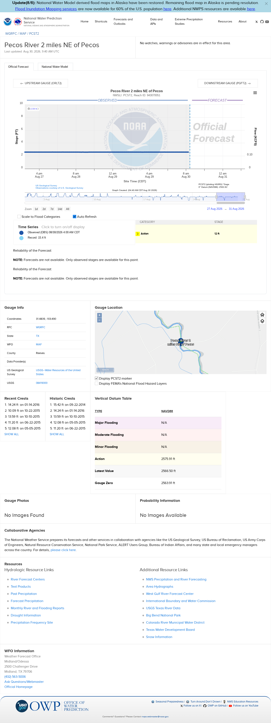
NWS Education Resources (242, 701)
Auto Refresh (86, 217)
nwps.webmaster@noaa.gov (155, 716)
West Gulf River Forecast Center (170, 594)
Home (84, 21)
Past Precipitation (24, 594)
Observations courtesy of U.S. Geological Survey (59, 188)
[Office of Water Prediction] (59, 706)
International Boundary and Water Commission (181, 601)
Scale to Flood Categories (40, 217)
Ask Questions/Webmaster (24, 682)
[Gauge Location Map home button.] (262, 314)
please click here (63, 550)
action (100, 459)
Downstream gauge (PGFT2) (225, 83)
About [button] (242, 21)
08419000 (41, 383)
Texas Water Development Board (170, 630)
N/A (164, 423)
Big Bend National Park (163, 615)
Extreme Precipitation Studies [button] (189, 22)
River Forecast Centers (28, 580)
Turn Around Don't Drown (205, 701)
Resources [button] (225, 21)
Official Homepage (18, 687)
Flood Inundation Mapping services (46, 9)
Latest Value (104, 471)
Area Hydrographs (159, 587)
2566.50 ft (168, 471)
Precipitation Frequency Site (32, 623)
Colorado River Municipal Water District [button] (175, 623)
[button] (266, 3)
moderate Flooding (109, 435)
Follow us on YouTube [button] (245, 705)
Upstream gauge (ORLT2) (42, 83)
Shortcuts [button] (101, 21)
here (167, 9)
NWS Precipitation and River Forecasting (176, 580)
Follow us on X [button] (192, 705)
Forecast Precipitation (27, 601)
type (98, 411)
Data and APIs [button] (156, 22)
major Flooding (106, 423)
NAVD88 (167, 411)
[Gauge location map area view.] (262, 321)
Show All (11, 434)
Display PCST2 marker (115, 379)
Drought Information (26, 615)
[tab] (19, 67)
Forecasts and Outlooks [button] (123, 22)
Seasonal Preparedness (169, 701)
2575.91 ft (168, 459)
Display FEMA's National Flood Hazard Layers (132, 384)
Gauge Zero (104, 483)
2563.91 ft (168, 483)
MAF (23, 34)
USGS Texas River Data (163, 608)
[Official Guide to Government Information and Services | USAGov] (21, 706)
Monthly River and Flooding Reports (37, 608)
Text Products (21, 587)
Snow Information (159, 637)
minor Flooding (106, 447)
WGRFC (11, 34)
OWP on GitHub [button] (216, 705)
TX (37, 336)
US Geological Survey (46, 185)
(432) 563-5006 (15, 677)
